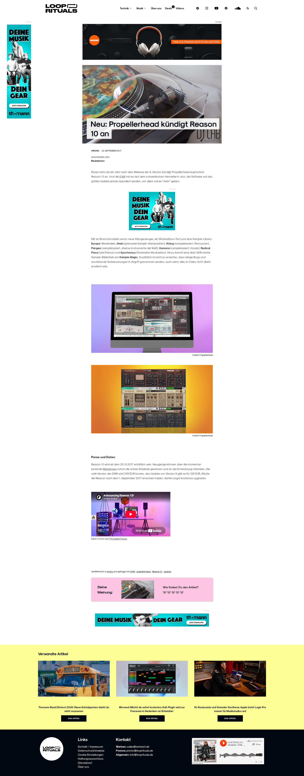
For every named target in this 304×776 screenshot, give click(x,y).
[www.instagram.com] (207, 8)
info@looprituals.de (141, 754)
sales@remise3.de (138, 746)
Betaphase (110, 468)
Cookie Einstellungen (90, 754)
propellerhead (144, 571)
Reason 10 (157, 571)
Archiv (110, 571)
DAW (122, 176)
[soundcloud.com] (237, 8)
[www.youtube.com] (216, 8)
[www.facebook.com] (226, 8)
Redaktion (98, 160)
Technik (124, 8)
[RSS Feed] (248, 8)
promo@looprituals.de (139, 750)
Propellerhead (118, 538)
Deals (168, 8)
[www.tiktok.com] (198, 8)
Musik (139, 8)
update (167, 571)
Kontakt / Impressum (90, 746)
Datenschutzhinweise (91, 750)
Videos (180, 8)
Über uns (156, 8)
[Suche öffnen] (255, 8)
